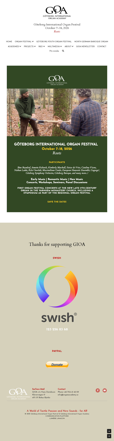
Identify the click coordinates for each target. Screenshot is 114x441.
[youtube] (105, 390)
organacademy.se (70, 395)
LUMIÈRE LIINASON (57, 418)
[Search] (63, 51)
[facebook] (98, 390)
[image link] (57, 12)
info (59, 395)
